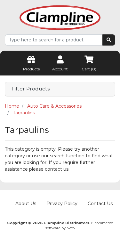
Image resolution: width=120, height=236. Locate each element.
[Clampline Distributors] (60, 17)
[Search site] (108, 40)
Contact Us (100, 203)
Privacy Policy (61, 203)
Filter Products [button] (31, 89)
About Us (25, 203)
